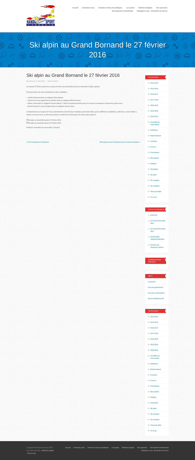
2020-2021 (154, 116)
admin (31, 81)
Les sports (130, 8)
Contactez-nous (88, 8)
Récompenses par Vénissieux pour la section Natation (120, 142)
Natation (153, 163)
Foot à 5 (153, 147)
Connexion (152, 282)
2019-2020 (154, 111)
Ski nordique (154, 186)
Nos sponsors (161, 8)
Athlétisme (154, 130)
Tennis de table (155, 191)
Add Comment (53, 81)
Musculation (154, 158)
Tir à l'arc (153, 197)
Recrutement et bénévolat (122, 11)
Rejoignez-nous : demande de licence (152, 11)
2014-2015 (154, 83)
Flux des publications (155, 287)
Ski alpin (56, 127)
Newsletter (154, 169)
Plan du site (31, 453)
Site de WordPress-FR (156, 298)
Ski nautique (154, 180)
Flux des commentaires (156, 293)
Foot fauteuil (154, 152)
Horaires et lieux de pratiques (110, 8)
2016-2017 (154, 94)
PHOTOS (153, 215)
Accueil (75, 8)
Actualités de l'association (43, 127)
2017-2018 (154, 100)
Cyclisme (153, 141)
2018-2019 (154, 105)
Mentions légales (145, 8)
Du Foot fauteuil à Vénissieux (37, 142)
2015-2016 (154, 88)
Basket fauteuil (155, 136)
